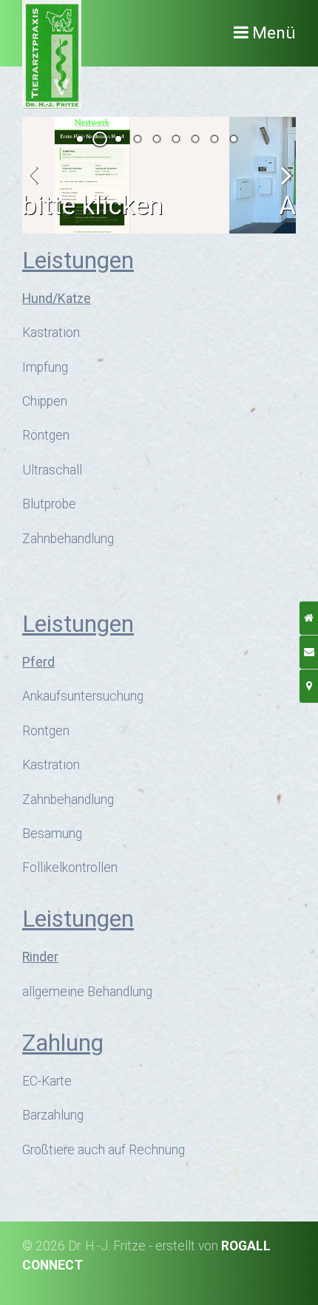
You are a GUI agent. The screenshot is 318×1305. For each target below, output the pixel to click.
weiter (281, 187)
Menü (274, 33)
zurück (37, 187)
